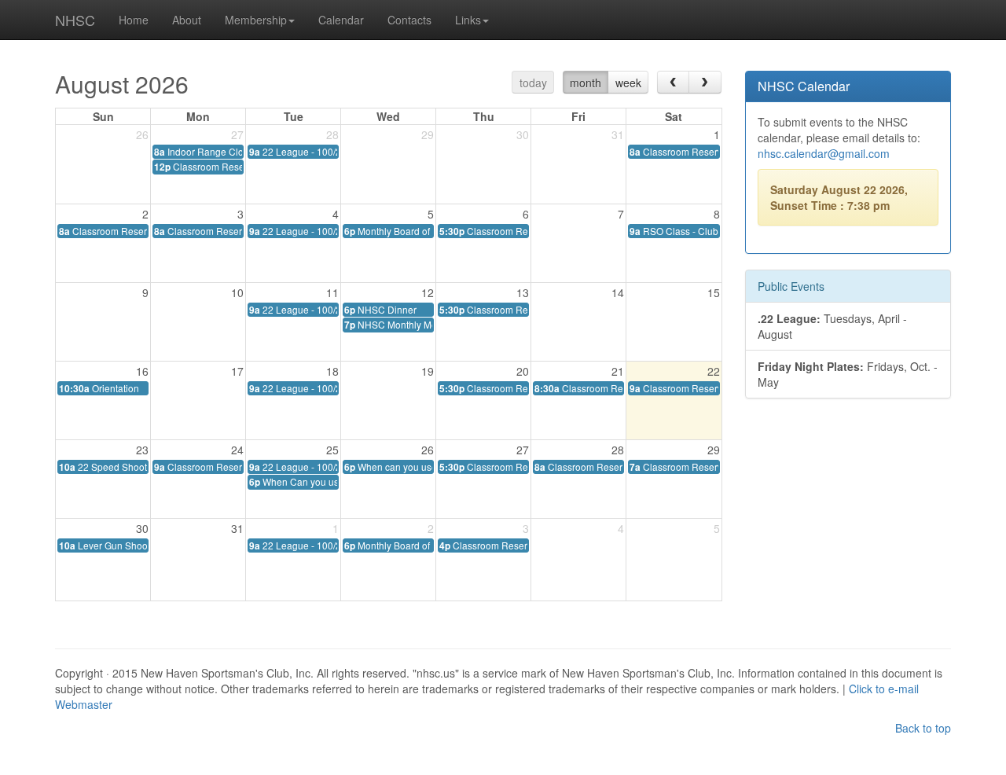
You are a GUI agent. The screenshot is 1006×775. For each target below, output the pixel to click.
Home (134, 20)
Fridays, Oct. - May (848, 374)
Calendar (341, 20)
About (186, 20)
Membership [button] (256, 20)
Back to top (923, 728)
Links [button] (468, 20)
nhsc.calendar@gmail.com (824, 153)
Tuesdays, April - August (832, 326)
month (585, 82)
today (533, 82)
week (628, 82)
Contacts (409, 20)
